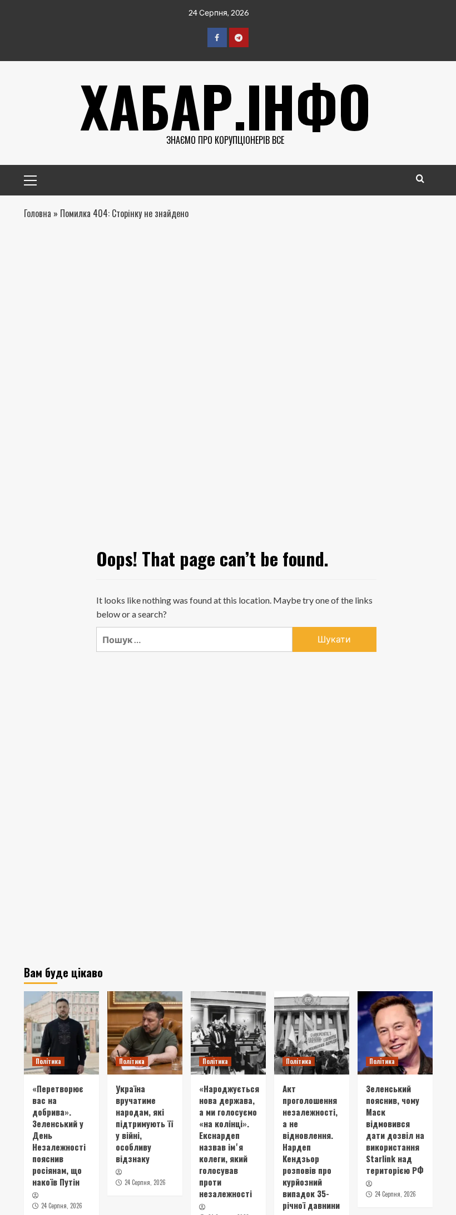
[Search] (420, 178)
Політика (48, 1061)
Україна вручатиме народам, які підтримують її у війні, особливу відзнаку (144, 1123)
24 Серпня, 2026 (61, 1205)
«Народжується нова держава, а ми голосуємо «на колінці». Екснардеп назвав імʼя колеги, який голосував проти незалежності (229, 1140)
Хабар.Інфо (225, 105)
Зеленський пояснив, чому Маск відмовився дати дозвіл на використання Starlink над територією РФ (395, 1129)
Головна (37, 213)
